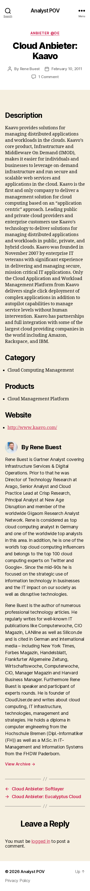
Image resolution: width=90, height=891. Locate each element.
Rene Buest (30, 68)
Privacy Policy (17, 880)
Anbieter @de (45, 33)
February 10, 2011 (67, 68)
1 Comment (48, 76)
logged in (41, 841)
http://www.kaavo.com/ (32, 428)
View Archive (20, 763)
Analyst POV (44, 10)
